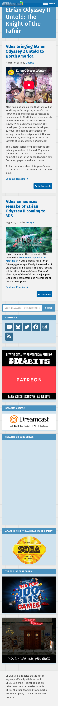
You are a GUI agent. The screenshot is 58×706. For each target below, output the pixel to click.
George (30, 62)
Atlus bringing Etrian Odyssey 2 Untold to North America (25, 51)
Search (48, 308)
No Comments (44, 186)
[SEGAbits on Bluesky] (18, 327)
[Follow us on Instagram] (45, 327)
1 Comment (46, 294)
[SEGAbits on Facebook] (36, 327)
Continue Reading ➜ (17, 178)
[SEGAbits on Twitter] (27, 327)
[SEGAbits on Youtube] (9, 327)
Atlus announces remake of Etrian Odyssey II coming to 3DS (25, 209)
